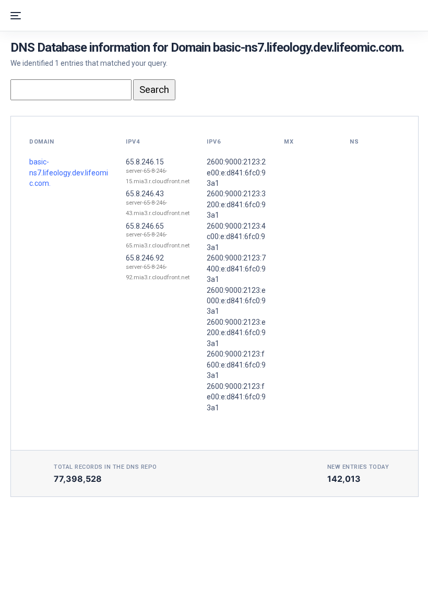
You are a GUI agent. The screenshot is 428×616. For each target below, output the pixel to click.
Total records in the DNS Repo (105, 467)
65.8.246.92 (145, 258)
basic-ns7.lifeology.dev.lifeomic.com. (68, 172)
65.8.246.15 (145, 162)
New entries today (358, 467)
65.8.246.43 (145, 193)
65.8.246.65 (145, 226)
